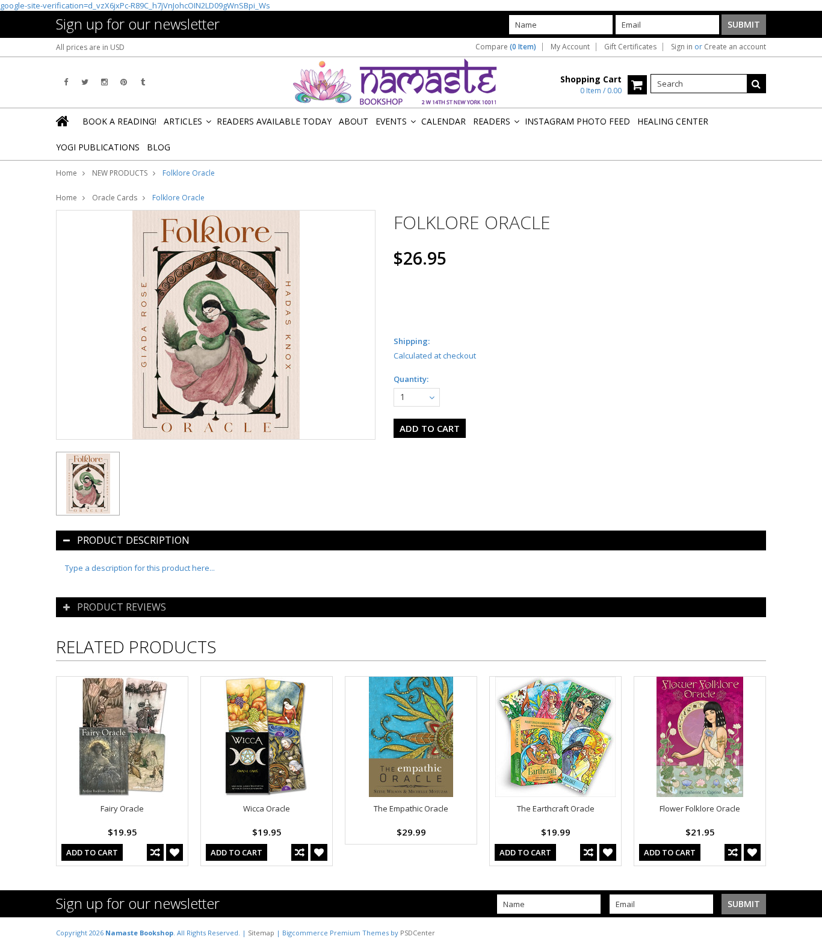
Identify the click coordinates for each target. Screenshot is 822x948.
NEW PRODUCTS (119, 173)
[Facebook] (66, 82)
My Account (570, 47)
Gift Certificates (630, 47)
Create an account (735, 47)
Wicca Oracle (266, 808)
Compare (505, 47)
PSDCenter (417, 932)
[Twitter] (84, 82)
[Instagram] (104, 82)
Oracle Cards (114, 197)
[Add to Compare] (155, 852)
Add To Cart (92, 852)
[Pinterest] (123, 82)
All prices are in (90, 47)
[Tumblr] (143, 82)
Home (66, 173)
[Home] (63, 121)
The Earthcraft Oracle (556, 808)
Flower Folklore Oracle (700, 808)
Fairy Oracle (122, 808)
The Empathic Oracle (411, 808)
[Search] (756, 83)
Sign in (682, 47)
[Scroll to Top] (804, 932)
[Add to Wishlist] (174, 852)
